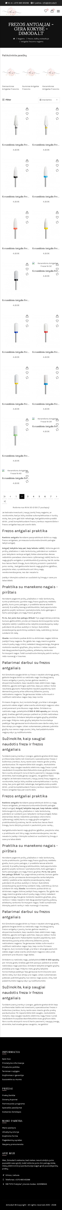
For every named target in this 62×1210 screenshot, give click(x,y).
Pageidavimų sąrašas (12, 1140)
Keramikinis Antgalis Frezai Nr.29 (16, 248)
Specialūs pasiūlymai (12, 1108)
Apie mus (6, 1059)
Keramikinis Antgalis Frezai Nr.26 (16, 196)
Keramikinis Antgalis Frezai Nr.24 (16, 144)
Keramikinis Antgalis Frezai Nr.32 (46, 271)
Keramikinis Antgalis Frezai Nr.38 (16, 455)
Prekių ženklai (8, 1095)
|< (5, 496)
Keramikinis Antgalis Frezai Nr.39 (46, 426)
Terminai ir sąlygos (11, 1071)
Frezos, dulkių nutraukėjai (38, 39)
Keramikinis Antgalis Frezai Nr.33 (16, 352)
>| (5, 501)
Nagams (21, 39)
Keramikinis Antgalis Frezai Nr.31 (16, 300)
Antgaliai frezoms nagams (32, 41)
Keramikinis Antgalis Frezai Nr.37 (46, 404)
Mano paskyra (9, 1128)
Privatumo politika (10, 1067)
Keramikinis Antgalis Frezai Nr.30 (46, 248)
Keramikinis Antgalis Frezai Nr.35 (16, 404)
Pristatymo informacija (13, 1063)
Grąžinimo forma (10, 1136)
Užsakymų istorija (10, 1132)
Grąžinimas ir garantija (13, 1075)
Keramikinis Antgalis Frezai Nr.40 (16, 478)
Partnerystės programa (13, 1103)
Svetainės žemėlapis (11, 1112)
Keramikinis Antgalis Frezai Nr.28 (46, 196)
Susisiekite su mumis (12, 1079)
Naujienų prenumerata (12, 1144)
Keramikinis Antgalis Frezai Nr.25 (46, 144)
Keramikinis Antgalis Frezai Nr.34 (46, 352)
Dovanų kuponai (9, 1099)
